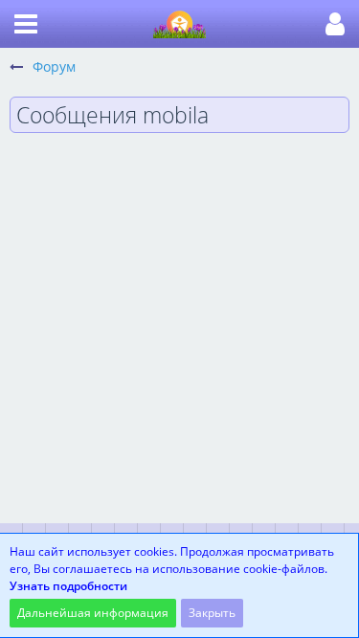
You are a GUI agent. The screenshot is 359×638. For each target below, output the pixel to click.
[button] (26, 24)
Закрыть (212, 613)
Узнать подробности (68, 586)
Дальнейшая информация (92, 613)
